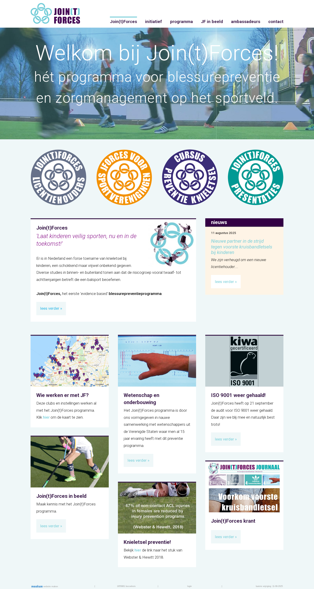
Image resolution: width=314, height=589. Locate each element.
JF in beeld (212, 21)
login (189, 586)
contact (275, 21)
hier (46, 417)
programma (181, 21)
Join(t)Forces (123, 21)
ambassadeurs (245, 21)
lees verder (49, 308)
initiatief (153, 21)
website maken (50, 586)
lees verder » (226, 281)
